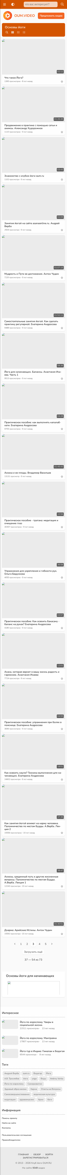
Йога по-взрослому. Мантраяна (38, 1038)
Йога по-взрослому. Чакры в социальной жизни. (36, 1023)
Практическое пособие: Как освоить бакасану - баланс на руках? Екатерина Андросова (31, 623)
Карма (34, 1089)
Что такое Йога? (13, 77)
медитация (9, 1099)
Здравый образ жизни (15, 1089)
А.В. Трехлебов (11, 1078)
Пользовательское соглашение (17, 1135)
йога (25, 1078)
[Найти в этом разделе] (7, 32)
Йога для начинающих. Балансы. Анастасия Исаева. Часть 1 (32, 373)
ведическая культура (44, 1094)
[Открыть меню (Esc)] (4, 4)
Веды (43, 1078)
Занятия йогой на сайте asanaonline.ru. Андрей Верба (32, 225)
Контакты (6, 1128)
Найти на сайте (9, 1123)
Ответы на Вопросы (50, 1089)
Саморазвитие (35, 1083)
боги (49, 1099)
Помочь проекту (9, 1118)
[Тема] (12, 4)
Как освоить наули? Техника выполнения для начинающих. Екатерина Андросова (33, 774)
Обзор (37, 1154)
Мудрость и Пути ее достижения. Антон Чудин (31, 273)
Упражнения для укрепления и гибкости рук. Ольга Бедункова (30, 572)
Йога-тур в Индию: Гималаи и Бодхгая (42, 1051)
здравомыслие (27, 1099)
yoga (34, 1078)
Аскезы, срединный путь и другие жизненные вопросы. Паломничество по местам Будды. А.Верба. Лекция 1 (31, 879)
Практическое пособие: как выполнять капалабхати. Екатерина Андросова (32, 424)
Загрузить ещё (33, 952)
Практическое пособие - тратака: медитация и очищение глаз (31, 522)
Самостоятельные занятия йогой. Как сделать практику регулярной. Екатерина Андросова (31, 323)
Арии (40, 1099)
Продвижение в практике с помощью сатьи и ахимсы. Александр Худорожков (30, 127)
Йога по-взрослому (14, 1083)
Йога (48, 1073)
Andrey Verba (56, 1078)
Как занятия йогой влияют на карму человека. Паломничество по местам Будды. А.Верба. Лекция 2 (32, 826)
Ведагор (38, 1073)
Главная (23, 1154)
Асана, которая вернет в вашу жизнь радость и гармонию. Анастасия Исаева (31, 673)
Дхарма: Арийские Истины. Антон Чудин (28, 930)
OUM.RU (47, 1163)
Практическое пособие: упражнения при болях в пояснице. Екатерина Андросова (32, 724)
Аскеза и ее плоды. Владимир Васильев (27, 472)
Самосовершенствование (17, 1094)
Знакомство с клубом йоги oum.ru (24, 175)
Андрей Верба (11, 1073)
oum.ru (26, 1073)
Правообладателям (11, 1140)
